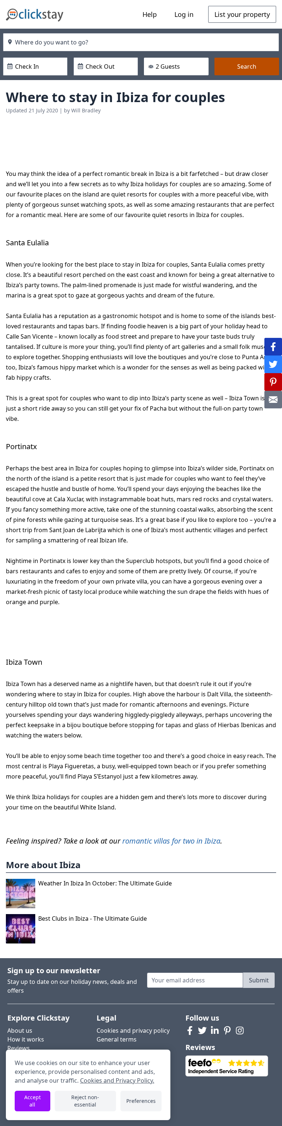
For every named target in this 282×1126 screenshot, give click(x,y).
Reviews (18, 1048)
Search (246, 66)
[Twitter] (202, 1030)
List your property (242, 14)
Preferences (141, 1100)
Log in (184, 14)
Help (149, 14)
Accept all (32, 1101)
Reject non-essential (85, 1101)
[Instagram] (239, 1030)
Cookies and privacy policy (133, 1030)
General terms (117, 1039)
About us (19, 1030)
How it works (25, 1039)
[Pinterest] (227, 1030)
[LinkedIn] (214, 1030)
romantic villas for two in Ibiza (171, 841)
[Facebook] (189, 1030)
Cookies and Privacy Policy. (117, 1080)
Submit (259, 980)
